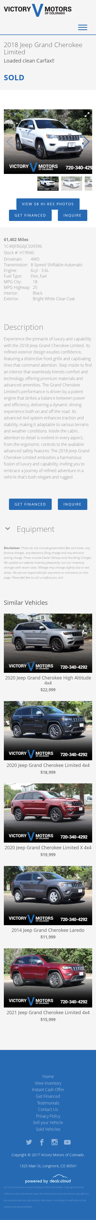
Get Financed (48, 1096)
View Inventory (48, 1083)
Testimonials (48, 1103)
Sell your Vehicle (48, 1122)
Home (48, 1076)
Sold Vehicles (48, 1129)
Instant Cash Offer (48, 1089)
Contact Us (48, 1109)
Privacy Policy (48, 1116)
